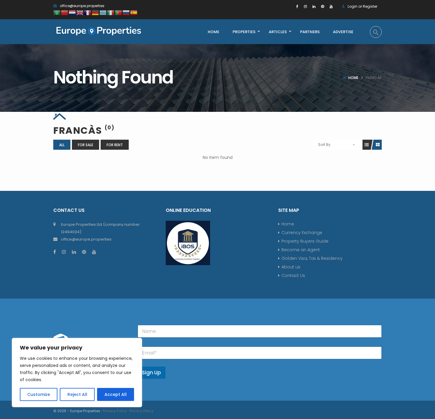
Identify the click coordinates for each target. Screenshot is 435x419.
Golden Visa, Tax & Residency (312, 258)
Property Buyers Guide (304, 241)
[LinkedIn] (313, 6)
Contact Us (293, 275)
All (62, 144)
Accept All (115, 394)
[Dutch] (72, 12)
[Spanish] (134, 12)
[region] (77, 372)
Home (353, 77)
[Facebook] (297, 6)
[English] (80, 12)
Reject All (77, 394)
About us (290, 267)
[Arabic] (57, 12)
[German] (95, 12)
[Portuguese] (119, 12)
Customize (38, 394)
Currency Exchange (301, 233)
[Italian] (111, 12)
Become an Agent (300, 250)
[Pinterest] (322, 6)
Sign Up (151, 372)
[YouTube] (331, 6)
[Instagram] (305, 6)
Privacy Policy (115, 410)
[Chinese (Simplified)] (65, 12)
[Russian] (126, 12)
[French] (88, 12)
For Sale (85, 144)
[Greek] (103, 12)
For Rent (115, 144)
